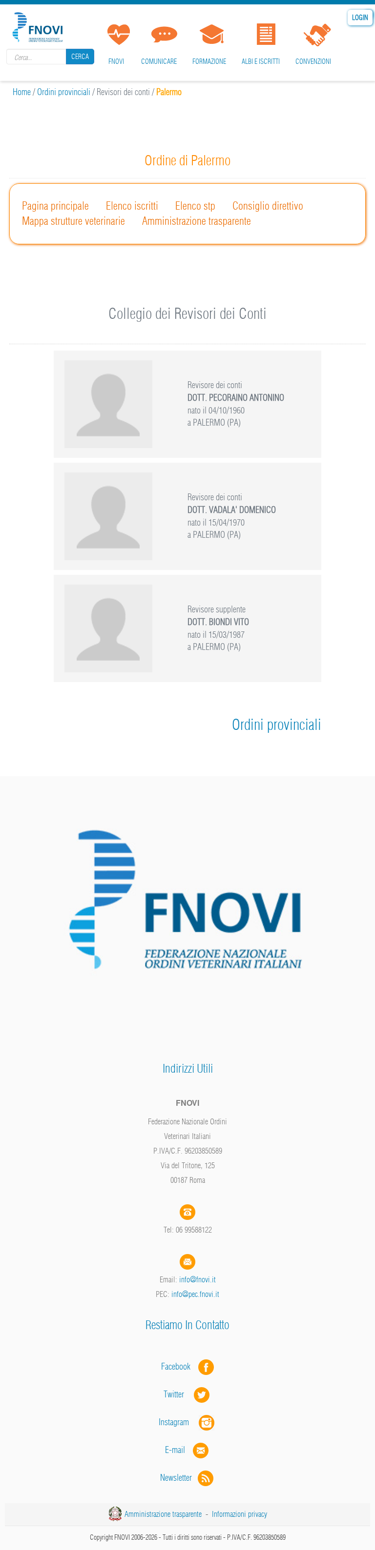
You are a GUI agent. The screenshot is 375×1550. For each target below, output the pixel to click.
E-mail (175, 1449)
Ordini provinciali (63, 92)
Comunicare (159, 61)
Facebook (178, 1366)
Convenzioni (313, 61)
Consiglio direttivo (267, 206)
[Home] (39, 25)
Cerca (80, 56)
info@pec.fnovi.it (195, 1294)
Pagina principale (55, 206)
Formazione (209, 61)
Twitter (179, 1394)
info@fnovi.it (197, 1279)
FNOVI (116, 61)
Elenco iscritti (132, 206)
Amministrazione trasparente (196, 221)
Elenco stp (195, 206)
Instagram (179, 1422)
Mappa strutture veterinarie (73, 221)
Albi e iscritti (261, 61)
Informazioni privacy (239, 1514)
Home (22, 92)
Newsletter (179, 1477)
